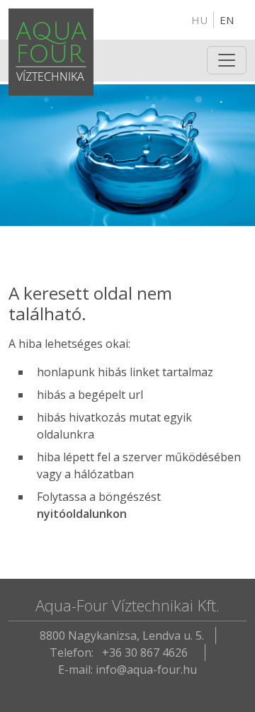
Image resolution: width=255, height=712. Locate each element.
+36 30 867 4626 (145, 652)
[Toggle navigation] (226, 60)
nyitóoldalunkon (82, 513)
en (227, 20)
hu (199, 20)
